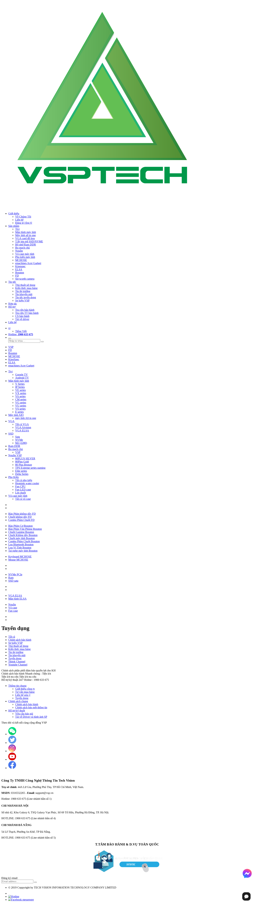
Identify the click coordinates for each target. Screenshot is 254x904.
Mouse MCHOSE (18, 559)
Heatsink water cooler (27, 483)
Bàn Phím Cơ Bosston (20, 525)
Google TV (21, 374)
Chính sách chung (18, 701)
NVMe (19, 439)
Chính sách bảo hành (19, 639)
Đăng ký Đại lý (23, 222)
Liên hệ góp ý (22, 695)
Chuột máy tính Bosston (21, 538)
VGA (11, 421)
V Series (20, 383)
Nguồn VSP (15, 455)
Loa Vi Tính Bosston (19, 547)
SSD (10, 433)
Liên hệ (12, 322)
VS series (20, 408)
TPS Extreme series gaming (30, 467)
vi (9, 328)
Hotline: (20, 334)
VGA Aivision (23, 427)
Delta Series (21, 474)
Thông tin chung (17, 685)
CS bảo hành (22, 316)
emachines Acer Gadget (28, 263)
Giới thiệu (13, 213)
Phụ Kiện (13, 477)
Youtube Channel (17, 664)
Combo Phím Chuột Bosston (24, 541)
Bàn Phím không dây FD (22, 513)
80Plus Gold (22, 461)
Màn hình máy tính (25, 232)
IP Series (20, 387)
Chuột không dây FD (20, 516)
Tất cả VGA (22, 424)
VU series (20, 405)
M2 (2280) (21, 442)
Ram (10, 577)
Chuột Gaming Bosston (21, 532)
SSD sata (13, 580)
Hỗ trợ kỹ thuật (16, 710)
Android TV (22, 377)
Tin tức (12, 281)
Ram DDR (14, 446)
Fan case (13, 610)
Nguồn (19, 250)
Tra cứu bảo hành (24, 309)
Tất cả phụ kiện (23, 480)
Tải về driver (22, 319)
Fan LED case (23, 489)
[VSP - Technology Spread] (105, 207)
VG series (20, 402)
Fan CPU (20, 486)
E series (19, 411)
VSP (10, 346)
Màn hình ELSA (17, 598)
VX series (20, 393)
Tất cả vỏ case (23, 498)
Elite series (21, 470)
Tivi (17, 229)
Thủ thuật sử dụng (25, 284)
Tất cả (11, 636)
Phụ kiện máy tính (25, 257)
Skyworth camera (24, 278)
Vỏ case (12, 607)
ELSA (18, 269)
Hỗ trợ (11, 306)
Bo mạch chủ (22, 247)
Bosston (19, 272)
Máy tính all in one (25, 235)
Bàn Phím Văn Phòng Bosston (25, 528)
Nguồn (12, 604)
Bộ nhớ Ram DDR (25, 244)
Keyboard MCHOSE (20, 556)
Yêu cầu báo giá (24, 713)
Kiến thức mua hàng (26, 288)
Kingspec (20, 266)
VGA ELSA (22, 430)
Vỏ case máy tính (24, 253)
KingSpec (13, 359)
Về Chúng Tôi (23, 216)
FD (17, 275)
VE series (20, 390)
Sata (17, 436)
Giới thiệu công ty (25, 688)
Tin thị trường (22, 291)
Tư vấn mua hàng (25, 691)
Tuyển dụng (14, 658)
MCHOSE (21, 260)
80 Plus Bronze (23, 464)
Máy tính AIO (16, 414)
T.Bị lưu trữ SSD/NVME (29, 241)
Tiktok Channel (16, 661)
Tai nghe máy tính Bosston (22, 550)
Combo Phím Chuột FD (21, 519)
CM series (20, 399)
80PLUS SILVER (25, 458)
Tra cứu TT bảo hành (27, 312)
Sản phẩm (13, 225)
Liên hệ (19, 219)
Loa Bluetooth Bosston (21, 544)
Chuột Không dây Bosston (22, 535)
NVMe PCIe (15, 574)
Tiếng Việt (21, 331)
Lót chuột (20, 492)
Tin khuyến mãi (23, 294)
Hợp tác (12, 303)
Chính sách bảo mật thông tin (31, 707)
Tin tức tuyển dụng (25, 297)
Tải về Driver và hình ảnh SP (31, 716)
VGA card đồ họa (25, 238)
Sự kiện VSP (22, 300)
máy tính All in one (25, 418)
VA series (20, 396)
